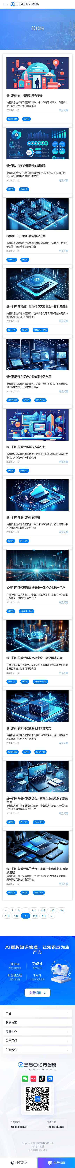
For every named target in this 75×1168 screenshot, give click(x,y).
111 (34, 910)
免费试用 (59, 1163)
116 (16, 916)
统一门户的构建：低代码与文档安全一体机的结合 (37, 306)
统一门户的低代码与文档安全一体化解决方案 (34, 658)
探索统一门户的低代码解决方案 (26, 236)
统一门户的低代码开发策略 (23, 517)
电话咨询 (21, 1162)
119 (44, 916)
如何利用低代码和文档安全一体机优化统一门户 (35, 588)
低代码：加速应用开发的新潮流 (26, 166)
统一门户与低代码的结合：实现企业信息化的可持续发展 (37, 870)
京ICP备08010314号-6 (37, 1150)
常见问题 (64, 110)
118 (35, 916)
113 (52, 910)
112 (43, 910)
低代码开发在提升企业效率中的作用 (28, 377)
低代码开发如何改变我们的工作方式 (28, 728)
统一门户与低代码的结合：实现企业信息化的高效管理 (37, 800)
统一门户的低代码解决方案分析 (26, 447)
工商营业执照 (37, 1146)
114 (61, 910)
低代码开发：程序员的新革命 (24, 95)
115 (7, 916)
